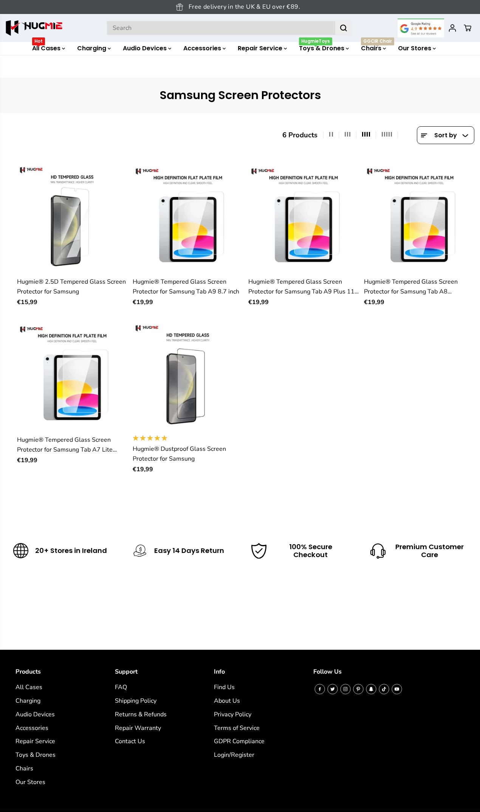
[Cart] (467, 28)
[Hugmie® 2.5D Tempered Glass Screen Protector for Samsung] (72, 218)
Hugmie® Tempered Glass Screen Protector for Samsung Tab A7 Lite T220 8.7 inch (65, 445)
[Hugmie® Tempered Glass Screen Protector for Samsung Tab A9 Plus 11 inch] (303, 218)
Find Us (224, 687)
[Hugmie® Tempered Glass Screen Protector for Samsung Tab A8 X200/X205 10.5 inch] (419, 218)
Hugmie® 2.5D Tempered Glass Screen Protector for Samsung (71, 287)
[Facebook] (319, 689)
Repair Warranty (138, 728)
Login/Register (234, 755)
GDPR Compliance (239, 741)
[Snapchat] (371, 689)
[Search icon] (343, 28)
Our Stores (415, 48)
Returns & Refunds (141, 714)
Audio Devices (145, 48)
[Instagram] (345, 689)
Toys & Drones (322, 47)
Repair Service (261, 48)
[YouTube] (396, 689)
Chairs (376, 47)
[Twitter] (332, 689)
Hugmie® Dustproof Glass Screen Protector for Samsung (179, 454)
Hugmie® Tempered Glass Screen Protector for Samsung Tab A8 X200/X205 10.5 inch (411, 287)
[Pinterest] (358, 689)
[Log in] (452, 28)
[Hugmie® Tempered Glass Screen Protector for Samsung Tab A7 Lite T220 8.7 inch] (72, 376)
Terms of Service (237, 728)
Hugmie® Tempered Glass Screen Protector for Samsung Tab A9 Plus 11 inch (301, 287)
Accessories (203, 48)
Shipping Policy (135, 701)
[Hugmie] (34, 28)
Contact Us (130, 741)
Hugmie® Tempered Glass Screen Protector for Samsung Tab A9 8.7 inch (186, 287)
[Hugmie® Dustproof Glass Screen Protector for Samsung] (188, 376)
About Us (227, 701)
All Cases (47, 47)
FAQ (121, 687)
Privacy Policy (232, 714)
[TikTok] (384, 689)
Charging (92, 48)
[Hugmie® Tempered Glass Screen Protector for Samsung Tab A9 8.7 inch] (188, 218)
